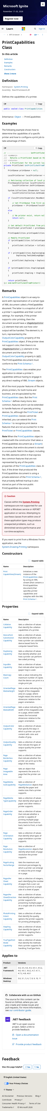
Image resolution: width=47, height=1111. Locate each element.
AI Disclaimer (8, 1096)
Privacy (18, 1099)
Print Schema (24, 363)
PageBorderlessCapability (8, 758)
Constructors (9, 69)
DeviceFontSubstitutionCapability (8, 638)
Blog (37, 1096)
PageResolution (25, 849)
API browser (14, 34)
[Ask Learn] (30, 35)
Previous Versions (24, 1096)
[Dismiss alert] (43, 4)
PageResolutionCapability (8, 849)
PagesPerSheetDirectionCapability (9, 897)
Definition (8, 59)
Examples (8, 62)
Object (17, 116)
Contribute (6, 1099)
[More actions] (42, 35)
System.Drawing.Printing (14, 546)
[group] (23, 218)
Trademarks (7, 1107)
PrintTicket (32, 412)
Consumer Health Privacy (13, 1103)
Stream (31, 380)
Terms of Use (34, 1103)
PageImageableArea (8, 771)
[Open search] (35, 28)
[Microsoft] (23, 28)
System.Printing (21, 87)
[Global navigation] (2, 28)
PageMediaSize (25, 784)
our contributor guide (20, 1010)
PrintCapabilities (12, 297)
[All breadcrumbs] (4, 35)
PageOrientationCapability (8, 836)
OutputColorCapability (13, 337)
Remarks (8, 66)
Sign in (42, 28)
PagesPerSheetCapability (7, 881)
